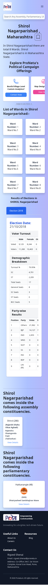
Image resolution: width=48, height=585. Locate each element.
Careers (10, 541)
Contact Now (16, 94)
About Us (11, 538)
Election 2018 (16, 210)
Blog (31, 538)
